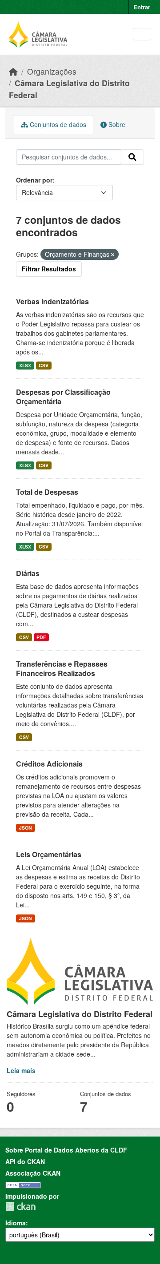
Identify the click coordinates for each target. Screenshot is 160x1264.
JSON (25, 827)
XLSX (25, 365)
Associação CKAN (32, 1173)
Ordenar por (34, 179)
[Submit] (132, 157)
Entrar (141, 7)
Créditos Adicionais (49, 764)
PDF (41, 637)
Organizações (51, 71)
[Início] (13, 71)
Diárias (28, 573)
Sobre (116, 124)
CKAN (20, 1206)
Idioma (15, 1222)
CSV (43, 365)
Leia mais (21, 1070)
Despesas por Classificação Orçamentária (63, 396)
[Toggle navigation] (142, 34)
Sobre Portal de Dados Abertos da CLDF (66, 1149)
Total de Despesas (47, 492)
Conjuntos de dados (57, 124)
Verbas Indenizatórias (52, 301)
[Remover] (112, 254)
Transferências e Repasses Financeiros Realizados (62, 668)
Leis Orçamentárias (48, 854)
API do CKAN (25, 1161)
